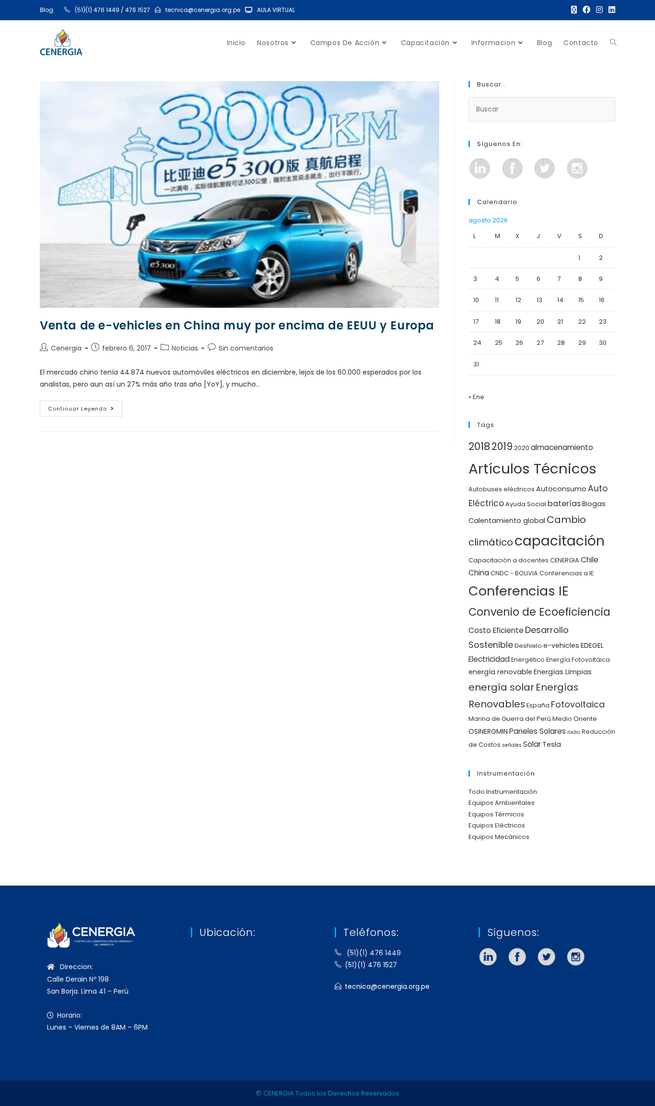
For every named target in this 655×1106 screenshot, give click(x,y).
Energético (528, 660)
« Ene (476, 396)
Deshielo (528, 646)
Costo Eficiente (496, 630)
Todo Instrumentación (502, 791)
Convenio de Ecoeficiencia (539, 612)
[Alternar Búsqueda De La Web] (613, 43)
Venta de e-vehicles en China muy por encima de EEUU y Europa (237, 325)
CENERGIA (564, 560)
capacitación (560, 540)
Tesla (551, 744)
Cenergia (66, 348)
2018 (479, 446)
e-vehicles (561, 645)
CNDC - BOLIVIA (514, 573)
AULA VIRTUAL (276, 10)
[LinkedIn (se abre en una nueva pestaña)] (610, 10)
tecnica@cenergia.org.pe (202, 10)
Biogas (594, 504)
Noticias (185, 348)
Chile (589, 560)
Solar (532, 744)
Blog (46, 10)
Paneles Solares (537, 731)
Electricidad (489, 659)
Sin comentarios (246, 348)
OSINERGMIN (488, 731)
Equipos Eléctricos (496, 825)
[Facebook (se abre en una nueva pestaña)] (586, 10)
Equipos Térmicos (496, 814)
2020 (521, 448)
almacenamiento (562, 447)
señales (512, 745)
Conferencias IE (518, 591)
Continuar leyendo (85, 407)
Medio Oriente (574, 719)
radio (573, 732)
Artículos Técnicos (532, 468)
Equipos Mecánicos (498, 836)
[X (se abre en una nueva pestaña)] (574, 10)
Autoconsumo (561, 489)
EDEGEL (592, 645)
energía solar (501, 687)
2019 (502, 446)
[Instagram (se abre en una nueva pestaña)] (599, 10)
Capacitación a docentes (508, 560)
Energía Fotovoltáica (578, 660)
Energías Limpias (563, 672)
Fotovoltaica (578, 704)
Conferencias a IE (566, 573)
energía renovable (500, 672)
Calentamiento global (506, 520)
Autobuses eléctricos (501, 489)
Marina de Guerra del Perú (509, 719)
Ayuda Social (525, 504)
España (538, 705)
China (478, 573)
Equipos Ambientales (501, 802)
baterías (564, 503)
